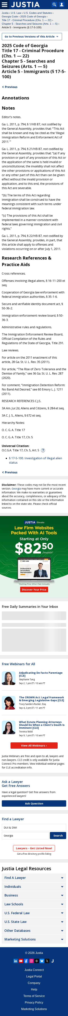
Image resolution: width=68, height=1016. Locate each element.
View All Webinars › (34, 745)
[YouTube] (21, 961)
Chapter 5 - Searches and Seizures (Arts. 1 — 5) (30, 23)
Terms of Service (34, 996)
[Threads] (36, 961)
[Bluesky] (42, 961)
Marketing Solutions (20, 939)
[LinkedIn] (15, 961)
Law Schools (13, 904)
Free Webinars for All (18, 664)
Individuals (12, 886)
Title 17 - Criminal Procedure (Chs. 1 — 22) (26, 20)
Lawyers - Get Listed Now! (34, 848)
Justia (5, 12)
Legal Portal (34, 976)
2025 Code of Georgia (33, 16)
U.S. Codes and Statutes (38, 12)
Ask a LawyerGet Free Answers (16, 783)
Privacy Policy (34, 1002)
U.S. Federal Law (17, 913)
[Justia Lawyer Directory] (52, 961)
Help (34, 989)
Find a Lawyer (13, 819)
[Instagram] (31, 961)
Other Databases (17, 930)
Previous (11, 87)
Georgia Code (10, 16)
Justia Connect (34, 969)
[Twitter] (47, 961)
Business (11, 895)
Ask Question (34, 803)
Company (34, 982)
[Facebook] (26, 961)
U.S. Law (16, 12)
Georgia (16, 488)
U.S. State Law (15, 921)
